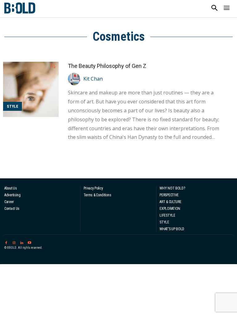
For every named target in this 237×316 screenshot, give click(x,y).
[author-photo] (75, 79)
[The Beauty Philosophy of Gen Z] (31, 89)
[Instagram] (13, 241)
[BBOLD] (19, 8)
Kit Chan (93, 78)
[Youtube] (29, 241)
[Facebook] (6, 241)
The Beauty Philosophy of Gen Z (107, 66)
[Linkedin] (21, 241)
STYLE (12, 106)
